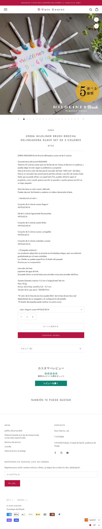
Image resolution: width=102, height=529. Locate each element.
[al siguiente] (83, 119)
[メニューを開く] (5, 9)
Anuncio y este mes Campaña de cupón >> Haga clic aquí (51, 3)
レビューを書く (51, 383)
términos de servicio (13, 442)
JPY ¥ (9, 500)
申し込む (12, 483)
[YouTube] (67, 452)
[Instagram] (61, 452)
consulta (8, 446)
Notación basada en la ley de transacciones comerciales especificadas (22, 436)
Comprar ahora (51, 335)
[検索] (90, 9)
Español (21, 500)
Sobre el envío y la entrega (15, 451)
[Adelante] (18, 119)
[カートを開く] (96, 9)
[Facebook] (55, 452)
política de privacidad (13, 430)
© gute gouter (14, 506)
